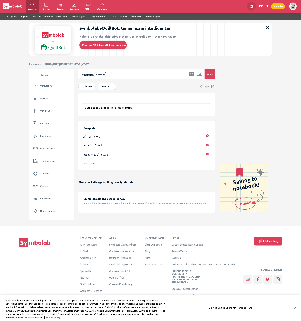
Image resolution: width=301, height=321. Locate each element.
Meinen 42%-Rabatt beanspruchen (104, 45)
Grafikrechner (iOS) (120, 271)
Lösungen (35, 64)
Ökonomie (45, 198)
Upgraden (278, 6)
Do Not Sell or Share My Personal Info (231, 308)
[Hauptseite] (35, 247)
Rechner (84, 277)
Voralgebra (46, 85)
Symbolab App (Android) (123, 244)
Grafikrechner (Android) (122, 251)
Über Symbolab (153, 244)
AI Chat (84, 251)
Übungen (85, 264)
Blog (147, 251)
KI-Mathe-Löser (89, 244)
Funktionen (46, 136)
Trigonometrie (47, 161)
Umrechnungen (48, 211)
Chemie (44, 186)
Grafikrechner (87, 284)
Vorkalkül (45, 111)
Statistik (44, 173)
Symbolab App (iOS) (120, 264)
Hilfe (147, 258)
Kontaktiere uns (154, 264)
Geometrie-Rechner (91, 290)
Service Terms (180, 251)
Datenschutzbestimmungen (187, 244)
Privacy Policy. (53, 317)
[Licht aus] (267, 6)
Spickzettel (86, 271)
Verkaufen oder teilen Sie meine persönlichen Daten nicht (204, 264)
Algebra (44, 98)
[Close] (295, 308)
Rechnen (44, 123)
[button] (191, 76)
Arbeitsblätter (88, 258)
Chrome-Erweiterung (121, 284)
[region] (150, 308)
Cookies (176, 258)
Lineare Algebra (48, 148)
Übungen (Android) (120, 258)
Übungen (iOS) (117, 277)
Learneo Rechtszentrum (185, 289)
